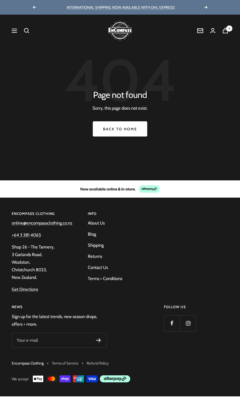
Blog (92, 234)
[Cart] (225, 30)
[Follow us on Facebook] (172, 323)
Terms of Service (65, 363)
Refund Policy (98, 363)
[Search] (26, 30)
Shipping (96, 245)
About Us (96, 223)
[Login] (212, 30)
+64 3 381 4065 (26, 235)
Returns (95, 256)
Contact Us (98, 267)
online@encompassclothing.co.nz (42, 223)
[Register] (98, 340)
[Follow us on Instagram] (188, 323)
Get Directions (25, 289)
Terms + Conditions (105, 278)
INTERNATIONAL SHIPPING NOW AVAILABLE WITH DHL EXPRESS (121, 7)
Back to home (120, 129)
